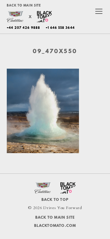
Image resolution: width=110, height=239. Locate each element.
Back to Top (55, 199)
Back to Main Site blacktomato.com (55, 221)
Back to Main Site (24, 5)
